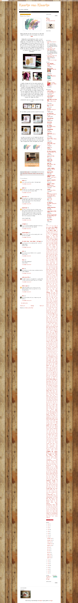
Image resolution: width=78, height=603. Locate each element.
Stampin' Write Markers (52, 455)
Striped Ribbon (53, 463)
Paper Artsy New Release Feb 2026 (51, 115)
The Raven (50, 479)
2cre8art (55, 225)
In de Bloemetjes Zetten (52, 348)
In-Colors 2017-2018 (55, 351)
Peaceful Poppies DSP (54, 395)
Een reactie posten (24, 303)
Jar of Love (56, 356)
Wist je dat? (50, 508)
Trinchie (47, 484)
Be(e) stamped (49, 219)
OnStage (47, 387)
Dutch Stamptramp (50, 63)
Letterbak (53, 369)
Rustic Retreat (52, 422)
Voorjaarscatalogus (49, 497)
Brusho (54, 267)
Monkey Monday (53, 379)
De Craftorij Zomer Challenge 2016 (53, 83)
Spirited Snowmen (52, 444)
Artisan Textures (48, 240)
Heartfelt (53, 338)
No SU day (47, 385)
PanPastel (47, 391)
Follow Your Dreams (52, 318)
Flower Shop (48, 316)
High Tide (54, 343)
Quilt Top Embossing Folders (53, 416)
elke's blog (49, 108)
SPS (54, 447)
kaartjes (47, 358)
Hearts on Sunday (54, 340)
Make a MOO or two (49, 376)
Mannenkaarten (53, 76)
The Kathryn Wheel (50, 113)
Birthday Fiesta (51, 255)
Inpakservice (52, 355)
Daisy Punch (52, 298)
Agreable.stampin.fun (25, 232)
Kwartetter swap (55, 362)
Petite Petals (52, 401)
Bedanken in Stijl (49, 248)
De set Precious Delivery (51, 190)
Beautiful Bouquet (49, 246)
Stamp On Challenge (54, 448)
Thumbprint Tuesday (50, 480)
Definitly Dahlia (54, 302)
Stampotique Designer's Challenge (52, 456)
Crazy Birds (50, 294)
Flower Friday (55, 315)
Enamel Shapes (53, 309)
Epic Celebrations (55, 311)
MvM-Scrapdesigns (50, 118)
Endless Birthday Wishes (28, 173)
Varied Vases (54, 493)
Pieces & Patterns (50, 409)
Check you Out (55, 278)
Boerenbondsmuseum (52, 262)
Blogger (51, 600)
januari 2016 (49, 557)
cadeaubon (52, 270)
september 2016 (50, 543)
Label (47, 364)
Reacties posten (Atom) (29, 307)
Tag (46, 471)
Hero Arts (54, 342)
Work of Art (51, 512)
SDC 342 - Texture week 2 (51, 177)
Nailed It (56, 380)
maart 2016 (49, 554)
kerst (57, 359)
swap (57, 468)
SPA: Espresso (49, 123)
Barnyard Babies (55, 244)
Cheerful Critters (48, 279)
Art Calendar (53, 236)
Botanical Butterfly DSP (50, 264)
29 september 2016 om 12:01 (26, 247)
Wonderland (47, 509)
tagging (54, 471)
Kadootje (53, 358)
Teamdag (56, 476)
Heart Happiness (55, 337)
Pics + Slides (55, 405)
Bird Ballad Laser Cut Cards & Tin (51, 251)
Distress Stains (48, 306)
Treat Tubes (56, 483)
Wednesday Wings (52, 503)
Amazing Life (48, 235)
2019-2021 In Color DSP (49, 225)
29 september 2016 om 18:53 (26, 273)
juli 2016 (48, 547)
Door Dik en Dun (55, 306)
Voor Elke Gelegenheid (54, 496)
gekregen (56, 323)
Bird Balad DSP (55, 250)
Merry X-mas (49, 172)
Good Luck (48, 130)
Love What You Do (54, 372)
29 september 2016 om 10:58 (26, 228)
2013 (48, 563)
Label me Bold (51, 364)
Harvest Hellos (55, 336)
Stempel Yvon (49, 133)
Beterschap (49, 208)
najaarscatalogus (48, 381)
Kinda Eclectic (55, 360)
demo (57, 302)
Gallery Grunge (50, 322)
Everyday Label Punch (49, 312)
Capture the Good (52, 273)
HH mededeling (50, 343)
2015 (48, 560)
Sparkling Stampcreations (51, 207)
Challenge (50, 278)
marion (23, 268)
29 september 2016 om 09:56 (26, 220)
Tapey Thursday (55, 473)
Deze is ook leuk (55, 303)
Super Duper (53, 468)
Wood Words (55, 511)
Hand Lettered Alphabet (50, 333)
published (55, 415)
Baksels (54, 241)
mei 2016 (48, 550)
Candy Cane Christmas (54, 272)
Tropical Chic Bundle (52, 484)
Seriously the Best (51, 433)
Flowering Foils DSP (49, 317)
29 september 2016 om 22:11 (26, 291)
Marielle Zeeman (25, 286)
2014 (48, 562)
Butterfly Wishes (55, 269)
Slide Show (48, 438)
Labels (51, 365)
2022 (49, 526)
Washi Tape (48, 498)
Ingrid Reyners (24, 196)
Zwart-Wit (48, 517)
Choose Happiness (55, 279)
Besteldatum (48, 249)
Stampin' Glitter (51, 452)
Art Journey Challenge (54, 239)
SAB (57, 422)
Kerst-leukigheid (48, 360)
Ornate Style (51, 388)
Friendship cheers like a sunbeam (51, 65)
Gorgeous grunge (52, 330)
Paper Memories (52, 391)
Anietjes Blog (49, 75)
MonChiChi (47, 379)
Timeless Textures (52, 482)
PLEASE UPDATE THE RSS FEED (51, 134)
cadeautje (56, 270)
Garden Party (51, 323)
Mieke (23, 295)
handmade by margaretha (51, 180)
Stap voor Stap (49, 458)
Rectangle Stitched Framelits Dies (52, 420)
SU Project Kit (52, 466)
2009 (48, 571)
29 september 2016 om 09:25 (26, 184)
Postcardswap (48, 415)
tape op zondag (49, 473)
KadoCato (50, 358)
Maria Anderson (49, 48)
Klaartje (48, 19)
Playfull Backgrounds (52, 411)
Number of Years (52, 385)
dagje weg (53, 297)
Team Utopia (38, 173)
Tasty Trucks (48, 475)
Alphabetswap (55, 234)
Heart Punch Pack (49, 338)
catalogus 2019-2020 (49, 275)
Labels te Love (55, 365)
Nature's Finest (48, 383)
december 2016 (49, 538)
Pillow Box (52, 410)
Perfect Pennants (48, 399)
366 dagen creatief (50, 228)
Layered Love (51, 367)
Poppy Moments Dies (54, 414)
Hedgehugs (47, 341)
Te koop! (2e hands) (24, 11)
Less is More (48, 369)
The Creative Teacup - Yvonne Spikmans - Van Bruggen (31, 241)
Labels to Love (48, 366)
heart (47, 337)
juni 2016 (48, 549)
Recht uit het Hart (49, 419)
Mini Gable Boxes (54, 377)
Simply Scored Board (49, 436)
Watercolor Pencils (55, 498)
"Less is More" (49, 138)
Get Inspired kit (54, 325)
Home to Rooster (53, 345)
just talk (51, 357)
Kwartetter (50, 362)
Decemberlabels (55, 301)
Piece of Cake (55, 408)
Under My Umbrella (52, 492)
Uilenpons (47, 492)
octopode (56, 385)
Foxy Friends (55, 320)
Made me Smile (49, 374)
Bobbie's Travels (48, 260)
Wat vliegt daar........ (54, 69)
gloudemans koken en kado (52, 328)
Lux (47, 181)
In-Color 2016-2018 (49, 351)
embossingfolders (48, 309)
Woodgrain (47, 512)
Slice (57, 437)
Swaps (47, 469)
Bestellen (52, 249)
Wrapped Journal (50, 514)
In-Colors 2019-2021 (50, 353)
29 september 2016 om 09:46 (26, 192)
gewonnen (47, 326)
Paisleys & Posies (55, 390)
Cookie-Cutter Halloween (53, 287)
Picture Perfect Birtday (50, 406)
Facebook (29, 11)
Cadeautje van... (48, 272)
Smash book (51, 438)
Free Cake (53, 321)
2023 (49, 524)
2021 (48, 527)
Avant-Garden (54, 240)
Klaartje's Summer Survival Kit (50, 361)
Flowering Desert (55, 316)
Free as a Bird (49, 321)
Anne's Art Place (50, 68)
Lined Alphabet (50, 370)
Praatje (52, 415)
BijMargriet (51, 250)
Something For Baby (51, 441)
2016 (48, 537)
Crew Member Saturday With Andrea (51, 204)
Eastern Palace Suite (52, 307)
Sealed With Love (52, 429)
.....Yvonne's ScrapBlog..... (51, 168)
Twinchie (56, 490)
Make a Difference (55, 375)
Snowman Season (48, 439)
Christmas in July (48, 280)
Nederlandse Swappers (54, 382)
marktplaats (54, 376)
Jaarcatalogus (51, 356)
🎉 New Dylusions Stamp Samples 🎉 (51, 165)
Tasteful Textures (49, 474)
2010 (48, 569)
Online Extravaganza (54, 386)
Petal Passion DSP (51, 400)
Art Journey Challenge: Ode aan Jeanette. (51, 216)
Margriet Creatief (50, 172)
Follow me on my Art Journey (52, 214)
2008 (48, 573)
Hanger (57, 333)
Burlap (51, 269)
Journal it (47, 357)
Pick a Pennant (53, 403)
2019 (48, 531)
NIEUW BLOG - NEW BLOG (51, 169)
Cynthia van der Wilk (25, 277)
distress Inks (55, 305)
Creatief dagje (55, 294)
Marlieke (23, 180)
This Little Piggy (55, 479)
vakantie (56, 492)
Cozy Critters (52, 288)
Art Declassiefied (55, 238)
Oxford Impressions (55, 389)
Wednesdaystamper (49, 504)
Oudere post (42, 305)
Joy (47, 157)
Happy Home (56, 335)
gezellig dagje (51, 326)
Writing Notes (48, 516)
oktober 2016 (49, 542)
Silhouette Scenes (55, 434)
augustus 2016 (49, 545)
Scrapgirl (48, 189)
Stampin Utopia (49, 142)
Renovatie (48, 148)
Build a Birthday (52, 268)
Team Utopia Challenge (50, 476)
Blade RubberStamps (52, 256)
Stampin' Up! (51, 454)
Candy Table (47, 273)
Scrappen (47, 429)
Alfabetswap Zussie (53, 233)
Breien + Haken (48, 267)
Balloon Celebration (54, 243)
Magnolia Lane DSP (49, 375)
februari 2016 (49, 556)
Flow (55, 313)
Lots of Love (49, 371)
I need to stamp (50, 91)
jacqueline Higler (24, 207)
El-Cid (48, 193)
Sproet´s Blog (49, 199)
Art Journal (48, 239)
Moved (48, 220)
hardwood (51, 336)
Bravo (57, 265)
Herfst (51, 342)
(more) (51, 47)
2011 (48, 567)
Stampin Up (34, 173)
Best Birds (56, 248)
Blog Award (53, 258)
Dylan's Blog (49, 163)
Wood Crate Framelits (53, 509)
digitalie (23, 188)
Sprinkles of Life (51, 447)
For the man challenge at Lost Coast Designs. (51, 92)
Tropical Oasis (53, 485)
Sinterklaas (56, 436)
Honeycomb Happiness (51, 346)
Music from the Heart (50, 380)
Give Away (53, 327)
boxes (55, 265)
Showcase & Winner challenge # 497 (51, 139)
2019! (47, 199)
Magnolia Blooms (55, 374)
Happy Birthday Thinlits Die (50, 335)
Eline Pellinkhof (49, 125)
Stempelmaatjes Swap (52, 459)
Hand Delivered (55, 332)
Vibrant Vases (55, 494)
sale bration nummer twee (51, 49)
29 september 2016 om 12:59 (26, 264)
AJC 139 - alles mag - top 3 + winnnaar (51, 153)
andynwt (40, 600)
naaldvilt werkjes (50, 160)
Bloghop (24, 173)
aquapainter (48, 236)
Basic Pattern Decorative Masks (52, 245)
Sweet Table (54, 469)
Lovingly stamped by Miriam (51, 211)
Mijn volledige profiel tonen (50, 20)
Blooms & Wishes (54, 259)
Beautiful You (55, 247)
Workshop (54, 512)
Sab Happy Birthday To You (50, 423)
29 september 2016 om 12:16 (26, 256)
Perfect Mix (56, 398)
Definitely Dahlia (48, 302)
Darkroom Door (52, 299)
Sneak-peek (56, 438)
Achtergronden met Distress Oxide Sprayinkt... (51, 186)
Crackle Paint (52, 289)
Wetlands (49, 506)
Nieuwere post (22, 305)
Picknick (47, 405)
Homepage (32, 305)
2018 (48, 533)
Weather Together (54, 502)
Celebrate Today (55, 275)
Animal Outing (55, 235)
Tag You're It (50, 471)
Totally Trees (51, 483)
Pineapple (56, 410)
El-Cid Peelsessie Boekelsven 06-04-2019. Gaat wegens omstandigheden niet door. (52, 195)
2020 (48, 529)
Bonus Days (55, 263)
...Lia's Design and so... (51, 95)
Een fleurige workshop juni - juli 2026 (51, 110)
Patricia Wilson (49, 41)
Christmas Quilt (53, 280)
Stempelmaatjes (55, 458)
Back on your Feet (50, 241)
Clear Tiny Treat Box (53, 282)
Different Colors (49, 304)
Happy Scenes (48, 336)
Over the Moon (55, 387)
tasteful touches (55, 474)
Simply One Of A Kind (50, 156)
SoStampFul (24, 224)
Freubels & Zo (49, 147)
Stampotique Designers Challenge (51, 176)
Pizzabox (47, 411)
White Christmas (53, 506)
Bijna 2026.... (49, 119)
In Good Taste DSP (51, 350)
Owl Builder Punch (49, 389)
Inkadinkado (49, 355)
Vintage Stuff (48, 495)
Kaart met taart (50, 96)
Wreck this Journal (55, 514)
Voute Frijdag (55, 497)
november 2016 (49, 540)
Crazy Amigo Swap (54, 292)
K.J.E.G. (54, 357)
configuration (51, 285)
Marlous (23, 260)
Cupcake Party (48, 296)
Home (20, 11)
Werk (46, 506)
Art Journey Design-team (51, 151)
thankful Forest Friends (49, 478)
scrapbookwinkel (55, 428)
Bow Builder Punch (51, 265)
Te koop (51, 475)
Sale (53, 424)
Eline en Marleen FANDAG (51, 126)
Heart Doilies (50, 337)
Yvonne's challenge (55, 516)
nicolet (23, 251)
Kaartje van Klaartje (34, 5)
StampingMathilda (50, 129)
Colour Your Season (51, 283)
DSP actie (47, 307)
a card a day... (52, 230)
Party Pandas (51, 393)
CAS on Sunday (55, 274)
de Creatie (50, 301)
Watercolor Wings (55, 499)
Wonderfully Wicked (55, 508)
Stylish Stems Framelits (53, 464)
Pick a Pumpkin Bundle (53, 404)
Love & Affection (54, 371)
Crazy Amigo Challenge (52, 291)
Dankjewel (48, 212)
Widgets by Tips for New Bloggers (52, 60)
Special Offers (52, 443)
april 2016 (49, 552)
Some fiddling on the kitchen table (52, 100)
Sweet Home (50, 469)
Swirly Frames (55, 470)
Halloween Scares (49, 332)
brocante (52, 267)
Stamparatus (48, 449)
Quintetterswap (48, 418)
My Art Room (49, 122)
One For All (48, 386)
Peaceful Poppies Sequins (50, 396)
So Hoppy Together (53, 439)
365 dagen (55, 227)
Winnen (53, 507)
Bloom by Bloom (48, 259)
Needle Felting (48, 384)
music (57, 379)
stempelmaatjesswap (49, 460)
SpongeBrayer (52, 446)
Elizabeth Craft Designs (53, 308)
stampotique (56, 455)
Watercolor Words (49, 501)
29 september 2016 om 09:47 (26, 203)
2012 (48, 565)
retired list (48, 422)
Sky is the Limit (53, 437)
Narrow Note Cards (55, 381)
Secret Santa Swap (49, 432)
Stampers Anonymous (54, 449)
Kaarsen (56, 357)
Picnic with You (51, 405)
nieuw (51, 384)
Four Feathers (51, 320)
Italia (48, 105)
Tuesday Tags (49, 488)
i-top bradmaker (54, 347)
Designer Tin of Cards (49, 303)
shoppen (49, 434)
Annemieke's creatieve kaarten (51, 184)
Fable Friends (50, 313)
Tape (57, 471)
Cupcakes (52, 296)
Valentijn (47, 493)
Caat (48, 81)
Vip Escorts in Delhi (50, 55)
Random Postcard (55, 418)
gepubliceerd (47, 325)
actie (49, 233)
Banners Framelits (48, 244)
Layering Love (55, 367)
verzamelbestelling (49, 494)
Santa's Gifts (52, 426)
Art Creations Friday (52, 237)
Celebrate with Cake (49, 277)
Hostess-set (50, 347)
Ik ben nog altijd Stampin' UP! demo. (51, 144)
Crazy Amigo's (48, 293)
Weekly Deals (55, 504)
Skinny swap (48, 437)
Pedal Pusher (51, 398)
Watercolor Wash (48, 499)
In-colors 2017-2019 (49, 352)
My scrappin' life (49, 202)
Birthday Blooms (51, 254)
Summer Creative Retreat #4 (51, 102)
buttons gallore (48, 270)
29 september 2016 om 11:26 (26, 237)
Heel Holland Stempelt (53, 341)
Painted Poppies (49, 390)
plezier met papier (50, 105)
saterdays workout (51, 427)
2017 (48, 535)
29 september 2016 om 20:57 (26, 282)
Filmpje (53, 313)
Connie (32, 36)
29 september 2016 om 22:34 (26, 300)
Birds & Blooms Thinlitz (52, 253)
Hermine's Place (49, 159)
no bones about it (55, 384)
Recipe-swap (55, 419)
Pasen (54, 393)
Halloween (56, 331)
